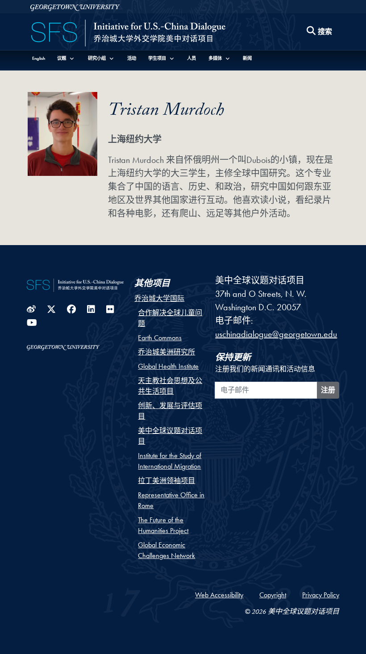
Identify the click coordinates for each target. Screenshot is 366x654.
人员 (191, 58)
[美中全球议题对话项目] (128, 34)
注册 (328, 390)
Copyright (272, 595)
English (38, 58)
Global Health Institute (168, 366)
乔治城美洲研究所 (166, 352)
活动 (131, 58)
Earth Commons (160, 337)
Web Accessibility (219, 595)
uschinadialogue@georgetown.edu (276, 334)
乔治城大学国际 (159, 298)
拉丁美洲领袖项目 (166, 480)
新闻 (247, 58)
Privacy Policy (320, 595)
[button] (66, 58)
